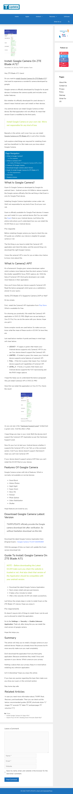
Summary (10, 175)
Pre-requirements (15, 172)
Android (38, 16)
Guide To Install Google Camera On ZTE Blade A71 (23, 170)
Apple (27, 16)
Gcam (9, 218)
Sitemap (62, 95)
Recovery (52, 16)
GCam (8, 713)
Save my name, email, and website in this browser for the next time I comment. (27, 772)
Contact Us (63, 86)
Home (17, 16)
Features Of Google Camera (15, 165)
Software (67, 16)
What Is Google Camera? (15, 156)
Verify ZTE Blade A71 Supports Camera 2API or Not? (26, 163)
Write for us (57, 22)
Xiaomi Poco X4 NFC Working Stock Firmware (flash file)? (24, 718)
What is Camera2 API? (14, 161)
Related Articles (12, 177)
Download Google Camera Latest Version (20, 168)
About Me (63, 82)
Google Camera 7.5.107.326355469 (30, 542)
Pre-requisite (14, 158)
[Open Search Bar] (69, 21)
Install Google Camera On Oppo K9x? (17, 715)
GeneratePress (47, 791)
